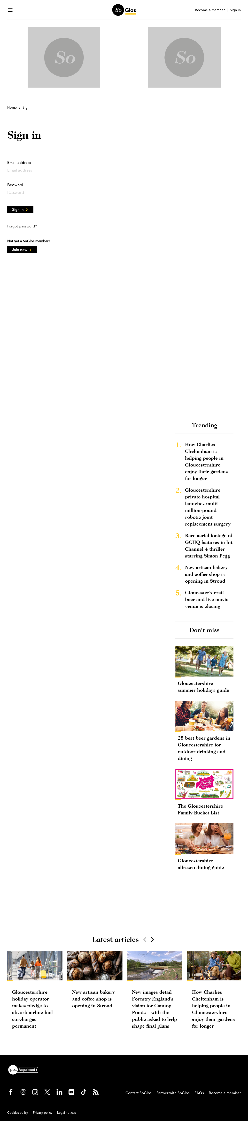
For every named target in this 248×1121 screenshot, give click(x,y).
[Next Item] (152, 939)
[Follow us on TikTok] (83, 1092)
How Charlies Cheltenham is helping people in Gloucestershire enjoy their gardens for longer (206, 461)
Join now (19, 249)
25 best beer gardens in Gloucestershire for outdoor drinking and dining (204, 748)
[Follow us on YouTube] (71, 1092)
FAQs (199, 1093)
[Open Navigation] (10, 10)
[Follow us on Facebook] (11, 1092)
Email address (19, 162)
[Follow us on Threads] (23, 1092)
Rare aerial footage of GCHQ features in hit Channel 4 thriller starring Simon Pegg (208, 545)
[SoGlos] (124, 10)
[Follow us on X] (47, 1092)
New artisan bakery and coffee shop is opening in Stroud (206, 574)
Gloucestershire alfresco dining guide (201, 864)
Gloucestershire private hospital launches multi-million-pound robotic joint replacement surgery (208, 507)
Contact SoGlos (138, 1093)
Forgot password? (22, 226)
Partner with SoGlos (173, 1093)
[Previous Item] (144, 939)
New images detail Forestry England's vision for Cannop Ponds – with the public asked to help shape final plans (154, 1009)
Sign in (235, 10)
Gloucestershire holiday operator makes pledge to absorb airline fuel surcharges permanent (32, 1009)
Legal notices (66, 1112)
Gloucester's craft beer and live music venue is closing (206, 599)
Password (15, 184)
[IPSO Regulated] (25, 1069)
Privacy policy (42, 1112)
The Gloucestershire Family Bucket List (200, 809)
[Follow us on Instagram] (35, 1092)
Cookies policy (17, 1112)
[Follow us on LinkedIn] (59, 1092)
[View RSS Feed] (95, 1092)
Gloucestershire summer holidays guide (203, 686)
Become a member (210, 10)
